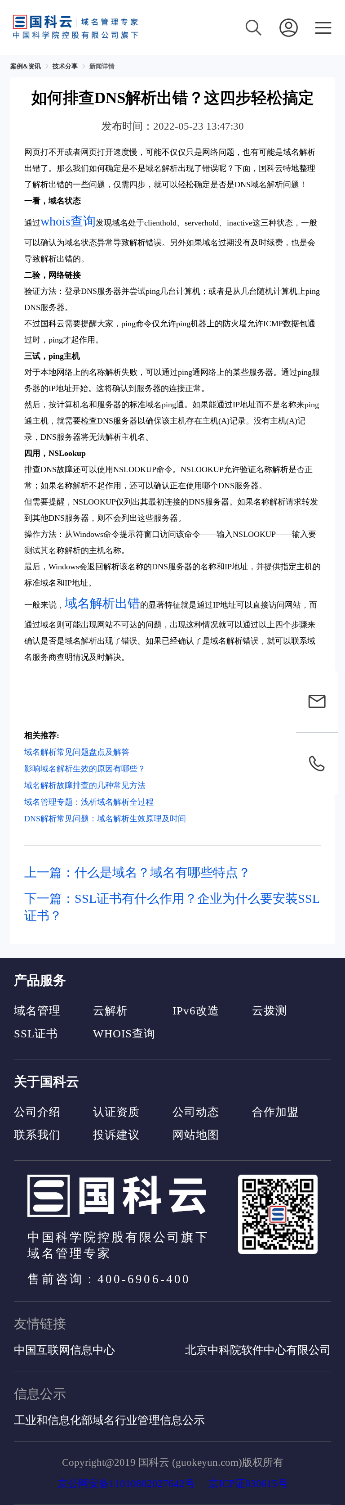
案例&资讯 (25, 66)
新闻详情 (102, 66)
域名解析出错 (102, 603)
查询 (83, 221)
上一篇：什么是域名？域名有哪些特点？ (137, 872)
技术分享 (65, 66)
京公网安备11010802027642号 (126, 1483)
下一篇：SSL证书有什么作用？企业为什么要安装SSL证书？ (172, 907)
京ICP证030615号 (248, 1483)
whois (55, 221)
